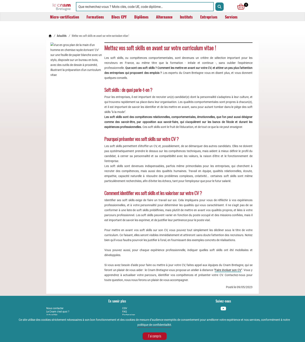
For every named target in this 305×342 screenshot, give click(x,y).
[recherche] (219, 6)
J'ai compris (154, 336)
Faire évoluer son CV (228, 270)
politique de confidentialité (154, 324)
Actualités (62, 35)
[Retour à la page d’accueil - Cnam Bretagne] (50, 35)
